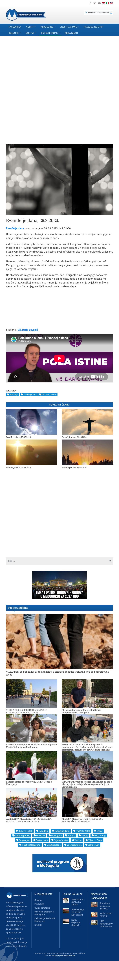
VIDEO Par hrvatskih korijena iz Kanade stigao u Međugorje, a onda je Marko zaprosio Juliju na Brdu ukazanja (87, 784)
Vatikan (78, 840)
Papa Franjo (100, 835)
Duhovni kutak (25, 830)
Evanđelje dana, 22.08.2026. (74, 467)
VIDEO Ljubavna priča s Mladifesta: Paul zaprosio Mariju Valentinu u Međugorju (31, 746)
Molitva (71, 835)
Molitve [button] (30, 32)
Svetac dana (42, 840)
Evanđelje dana (30, 394)
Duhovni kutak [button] (49, 32)
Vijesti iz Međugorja (31, 844)
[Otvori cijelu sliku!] (59, 179)
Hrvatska (40, 835)
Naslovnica (15, 26)
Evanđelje (14, 394)
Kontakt (38, 924)
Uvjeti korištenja (42, 907)
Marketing (39, 903)
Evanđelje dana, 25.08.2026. (18, 437)
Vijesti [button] (29, 26)
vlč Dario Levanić (49, 394)
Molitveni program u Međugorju (44, 913)
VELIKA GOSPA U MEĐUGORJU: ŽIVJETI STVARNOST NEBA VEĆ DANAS (26, 711)
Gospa (100, 830)
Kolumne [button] (14, 32)
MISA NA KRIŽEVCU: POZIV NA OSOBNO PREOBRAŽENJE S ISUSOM (82, 820)
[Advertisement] (59, 66)
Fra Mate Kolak (83, 830)
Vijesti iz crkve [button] (68, 26)
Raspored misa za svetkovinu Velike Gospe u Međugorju (29, 783)
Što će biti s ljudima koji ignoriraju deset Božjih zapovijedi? (105, 908)
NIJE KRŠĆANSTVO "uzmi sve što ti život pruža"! (106, 925)
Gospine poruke (22, 835)
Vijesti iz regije (54, 844)
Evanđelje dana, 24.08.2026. (74, 437)
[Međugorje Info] (26, 14)
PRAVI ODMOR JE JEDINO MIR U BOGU (77, 912)
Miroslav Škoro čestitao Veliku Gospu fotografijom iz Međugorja (81, 711)
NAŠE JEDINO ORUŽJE (106, 915)
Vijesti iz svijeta (74, 844)
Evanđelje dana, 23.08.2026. (18, 467)
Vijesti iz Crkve (95, 840)
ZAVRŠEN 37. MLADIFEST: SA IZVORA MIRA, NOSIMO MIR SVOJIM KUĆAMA (29, 820)
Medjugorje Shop (93, 26)
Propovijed (24, 840)
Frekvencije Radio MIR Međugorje (45, 919)
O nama (38, 900)
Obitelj (85, 835)
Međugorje (56, 835)
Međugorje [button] (46, 26)
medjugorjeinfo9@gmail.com (63, 955)
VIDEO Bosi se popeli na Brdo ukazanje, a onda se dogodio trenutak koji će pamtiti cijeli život (57, 673)
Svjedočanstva (61, 840)
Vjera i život (71, 32)
